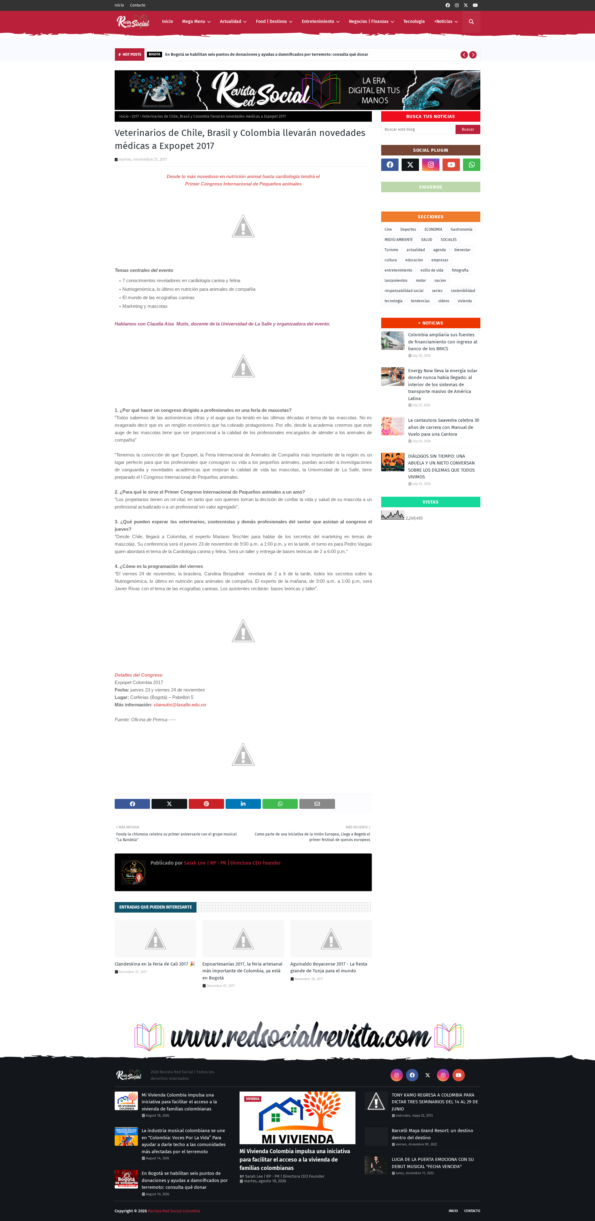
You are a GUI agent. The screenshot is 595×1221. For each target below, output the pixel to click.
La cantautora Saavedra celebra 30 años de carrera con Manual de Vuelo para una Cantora (443, 427)
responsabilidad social (404, 291)
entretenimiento (398, 270)
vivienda (465, 301)
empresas (439, 260)
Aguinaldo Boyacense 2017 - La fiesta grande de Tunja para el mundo (328, 967)
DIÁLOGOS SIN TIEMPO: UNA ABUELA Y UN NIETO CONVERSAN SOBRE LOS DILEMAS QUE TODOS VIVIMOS (441, 466)
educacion (414, 260)
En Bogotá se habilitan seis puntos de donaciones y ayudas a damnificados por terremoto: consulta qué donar (266, 54)
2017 (135, 116)
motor (421, 280)
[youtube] (475, 5)
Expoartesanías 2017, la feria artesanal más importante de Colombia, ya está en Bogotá (242, 971)
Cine (388, 229)
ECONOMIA (433, 229)
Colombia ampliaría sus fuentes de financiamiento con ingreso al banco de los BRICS (442, 341)
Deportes (408, 229)
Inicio (119, 5)
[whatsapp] (471, 165)
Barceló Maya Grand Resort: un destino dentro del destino (432, 1134)
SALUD (426, 240)
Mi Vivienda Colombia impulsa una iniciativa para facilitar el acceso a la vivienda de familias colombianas (179, 1102)
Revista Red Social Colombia (174, 1211)
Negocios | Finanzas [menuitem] (369, 21)
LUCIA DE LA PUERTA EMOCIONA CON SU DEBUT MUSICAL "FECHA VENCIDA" (433, 1163)
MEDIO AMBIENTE (399, 240)
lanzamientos (396, 280)
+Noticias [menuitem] (443, 21)
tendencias (420, 301)
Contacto (137, 5)
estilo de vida (432, 270)
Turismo (391, 250)
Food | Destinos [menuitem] (271, 21)
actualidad (416, 250)
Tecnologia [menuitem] (414, 21)
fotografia (460, 270)
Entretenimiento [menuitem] (318, 21)
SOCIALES (449, 240)
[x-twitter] (465, 5)
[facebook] (447, 5)
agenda (439, 250)
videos (443, 301)
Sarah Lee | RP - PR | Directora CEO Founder (232, 863)
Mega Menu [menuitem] (193, 21)
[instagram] (456, 5)
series (437, 291)
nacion (440, 280)
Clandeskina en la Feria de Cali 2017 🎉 (155, 964)
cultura (391, 260)
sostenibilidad (463, 291)
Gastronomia (462, 229)
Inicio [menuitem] (167, 21)
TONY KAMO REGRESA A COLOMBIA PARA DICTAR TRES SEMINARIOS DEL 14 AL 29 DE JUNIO (435, 1102)
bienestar (462, 250)
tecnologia (394, 301)
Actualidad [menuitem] (230, 21)
